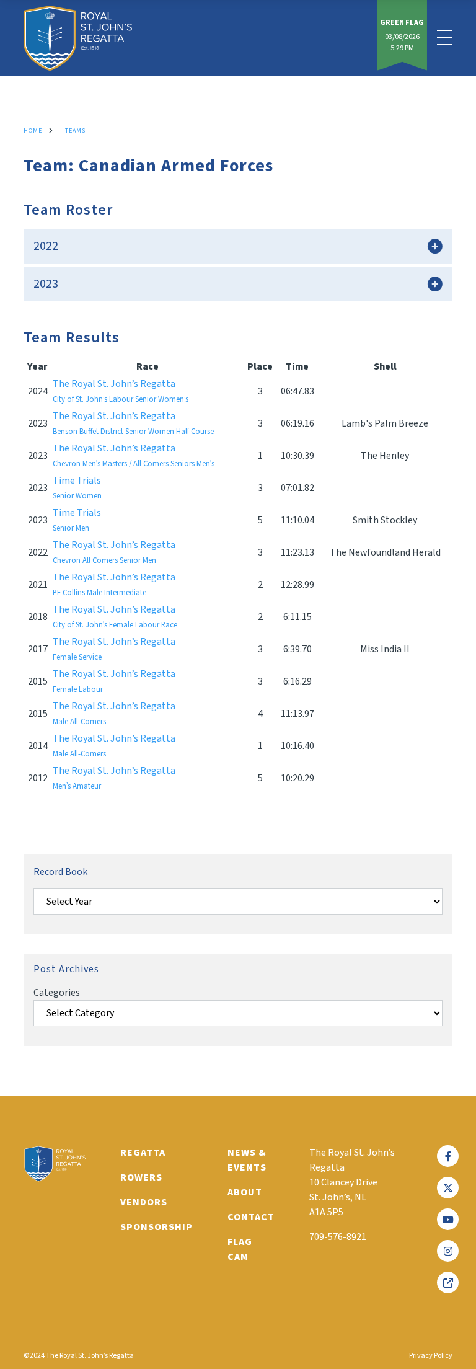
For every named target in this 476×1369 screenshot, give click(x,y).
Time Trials (77, 488)
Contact (251, 1217)
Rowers (141, 1177)
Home (33, 130)
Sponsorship (156, 1227)
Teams (75, 130)
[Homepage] (78, 38)
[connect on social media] (448, 1156)
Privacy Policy (430, 1355)
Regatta (142, 1152)
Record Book (60, 872)
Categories (56, 992)
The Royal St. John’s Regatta (120, 391)
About (244, 1192)
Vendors (143, 1202)
